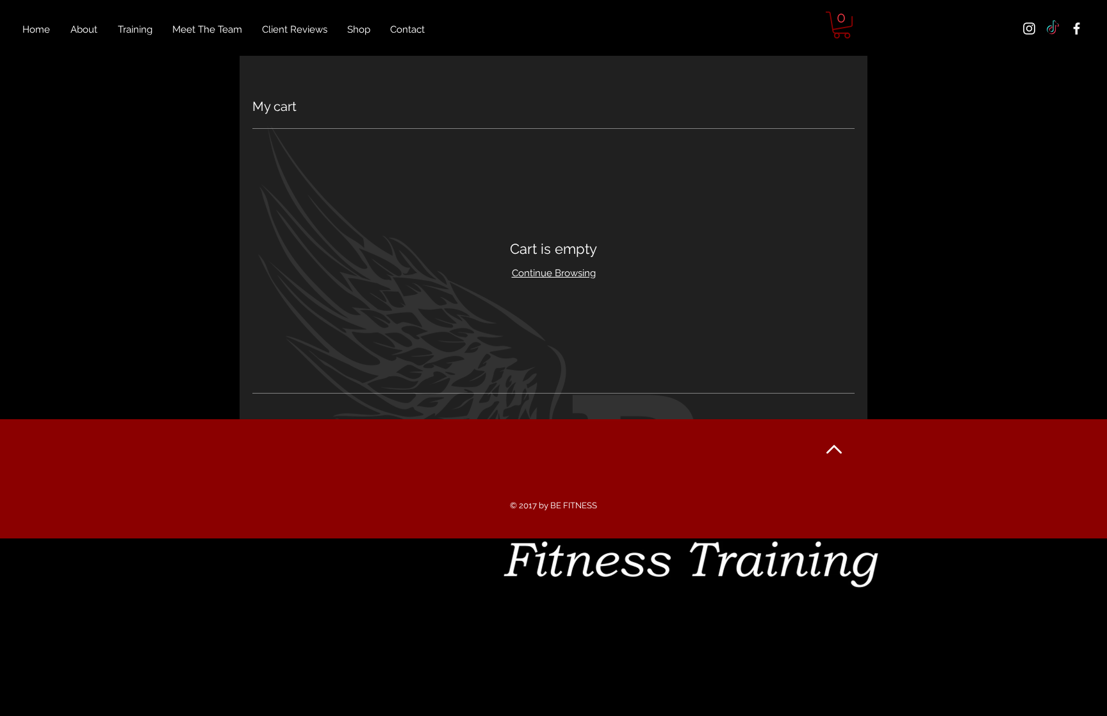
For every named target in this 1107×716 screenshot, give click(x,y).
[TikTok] (1053, 29)
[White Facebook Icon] (1077, 29)
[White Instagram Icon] (1029, 29)
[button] (842, 25)
